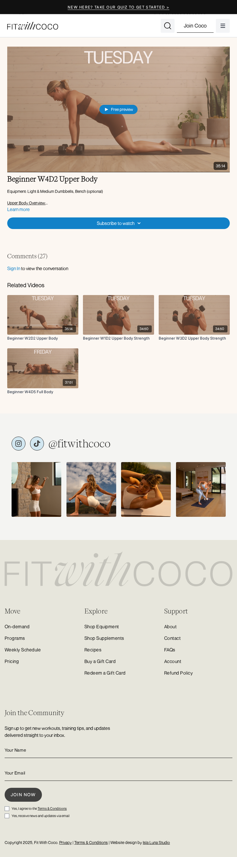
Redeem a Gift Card (105, 673)
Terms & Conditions (52, 808)
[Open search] (168, 26)
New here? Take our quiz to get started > (118, 7)
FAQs (169, 650)
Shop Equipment (101, 626)
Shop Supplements (104, 638)
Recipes (92, 650)
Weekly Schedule (23, 650)
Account (172, 661)
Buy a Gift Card (100, 661)
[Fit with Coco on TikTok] (37, 444)
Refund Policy (178, 673)
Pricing (12, 661)
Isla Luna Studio (156, 842)
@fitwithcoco (79, 443)
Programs (15, 638)
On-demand (17, 626)
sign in (13, 268)
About (170, 626)
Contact (172, 638)
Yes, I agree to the (39, 808)
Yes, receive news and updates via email (40, 816)
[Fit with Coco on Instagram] (18, 444)
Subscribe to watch (115, 223)
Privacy (65, 842)
